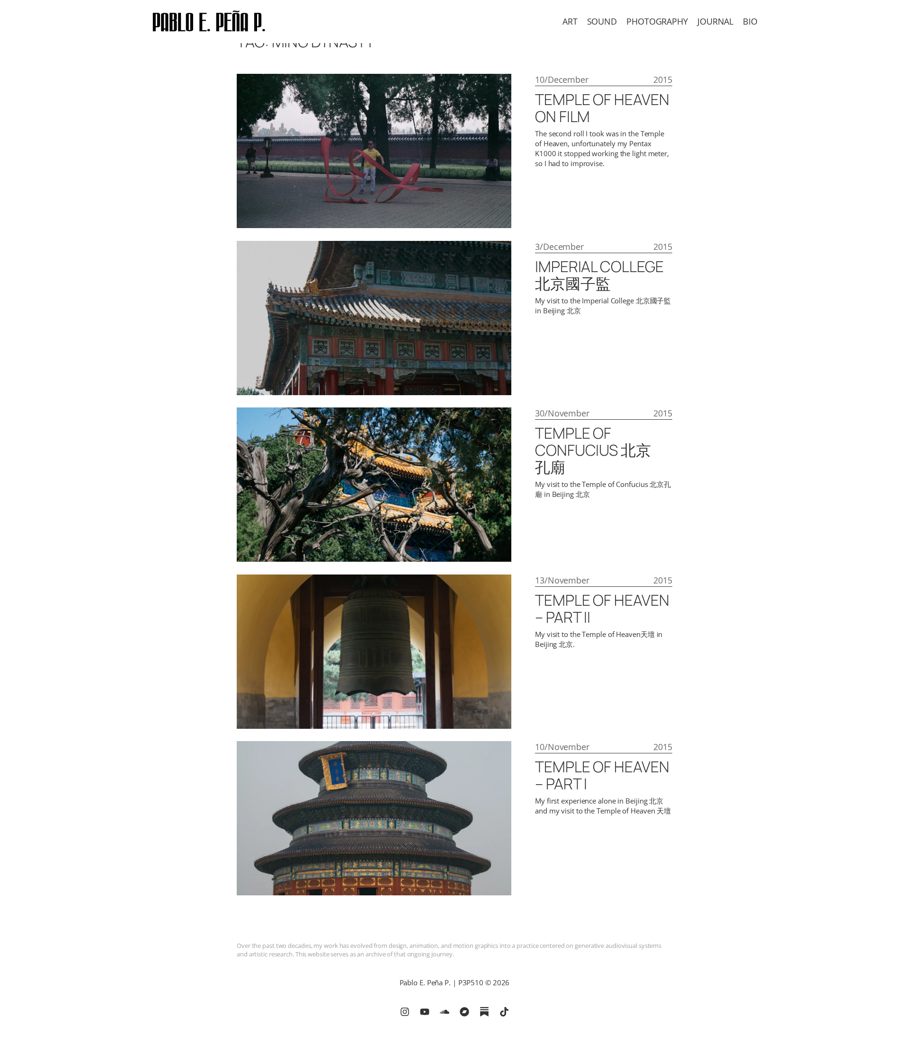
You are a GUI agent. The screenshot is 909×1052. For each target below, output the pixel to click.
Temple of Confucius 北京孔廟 (593, 450)
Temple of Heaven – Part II (602, 609)
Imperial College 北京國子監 (599, 275)
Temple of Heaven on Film (602, 108)
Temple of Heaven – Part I (602, 775)
